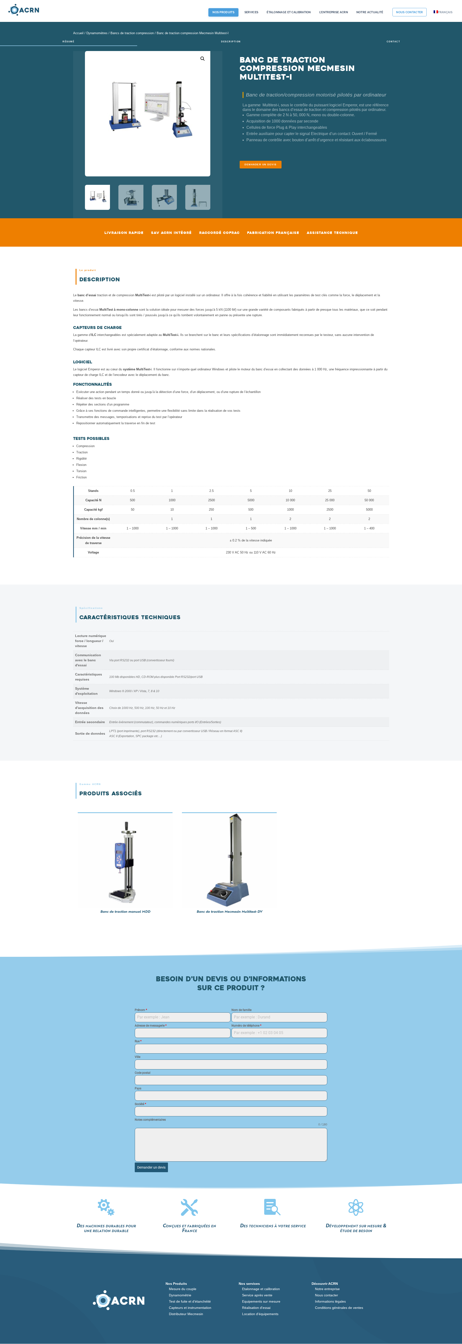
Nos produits (223, 12)
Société (140, 1104)
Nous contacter (409, 12)
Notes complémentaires (150, 1119)
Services (251, 12)
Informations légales (330, 1301)
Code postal (142, 1072)
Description (231, 41)
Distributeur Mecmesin (186, 1314)
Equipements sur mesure (261, 1301)
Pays (138, 1088)
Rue (138, 1041)
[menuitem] (444, 16)
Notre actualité (369, 12)
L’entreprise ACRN (333, 12)
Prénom (141, 1010)
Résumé (68, 41)
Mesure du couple (182, 1289)
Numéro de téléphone (246, 1025)
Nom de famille (241, 1010)
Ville (137, 1057)
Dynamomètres (97, 33)
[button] (202, 58)
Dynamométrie (180, 1295)
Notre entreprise (327, 1289)
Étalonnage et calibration (289, 12)
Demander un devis (260, 164)
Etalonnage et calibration (261, 1289)
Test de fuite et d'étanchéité (190, 1301)
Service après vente (257, 1295)
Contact (393, 41)
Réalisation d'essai (256, 1308)
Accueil (78, 33)
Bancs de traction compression (132, 33)
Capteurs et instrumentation (190, 1308)
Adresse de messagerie (151, 1025)
